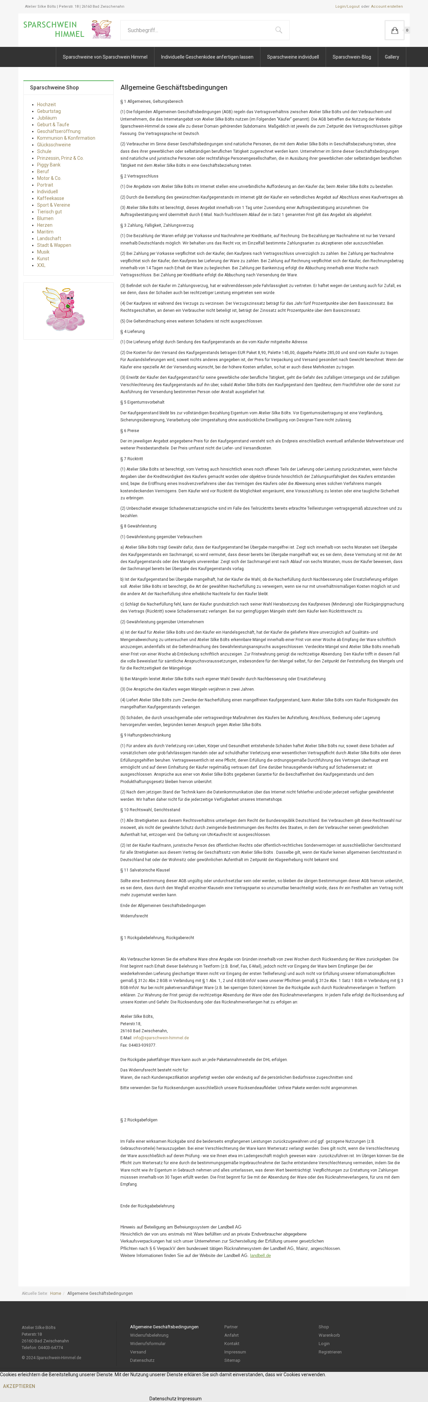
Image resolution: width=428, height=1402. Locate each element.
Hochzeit (46, 104)
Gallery (392, 57)
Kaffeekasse (50, 198)
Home (55, 1293)
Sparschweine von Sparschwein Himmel (105, 57)
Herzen (44, 225)
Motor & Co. (49, 178)
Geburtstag (49, 111)
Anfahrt (231, 1335)
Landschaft (49, 238)
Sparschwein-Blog (352, 57)
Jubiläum (47, 118)
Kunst (43, 258)
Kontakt (231, 1343)
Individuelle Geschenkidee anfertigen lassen (207, 57)
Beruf (43, 171)
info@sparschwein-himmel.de (161, 1038)
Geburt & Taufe (53, 124)
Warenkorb (329, 1335)
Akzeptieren (19, 1386)
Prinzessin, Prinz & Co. (60, 158)
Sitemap (232, 1360)
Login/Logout (347, 6)
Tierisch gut (49, 211)
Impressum (235, 1351)
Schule (44, 151)
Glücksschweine (54, 144)
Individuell (47, 191)
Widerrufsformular (148, 1343)
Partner (231, 1326)
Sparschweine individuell (293, 57)
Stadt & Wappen (54, 245)
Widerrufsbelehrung (149, 1335)
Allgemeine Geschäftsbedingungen (164, 1326)
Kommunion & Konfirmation (66, 138)
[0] (395, 30)
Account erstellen (387, 6)
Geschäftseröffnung (59, 131)
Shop (324, 1326)
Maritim (45, 231)
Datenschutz (142, 1360)
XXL (41, 265)
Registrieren (330, 1351)
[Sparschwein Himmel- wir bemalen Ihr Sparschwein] (69, 29)
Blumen (45, 218)
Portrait (45, 185)
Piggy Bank (49, 164)
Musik (43, 252)
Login (324, 1343)
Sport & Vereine (53, 205)
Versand (138, 1351)
